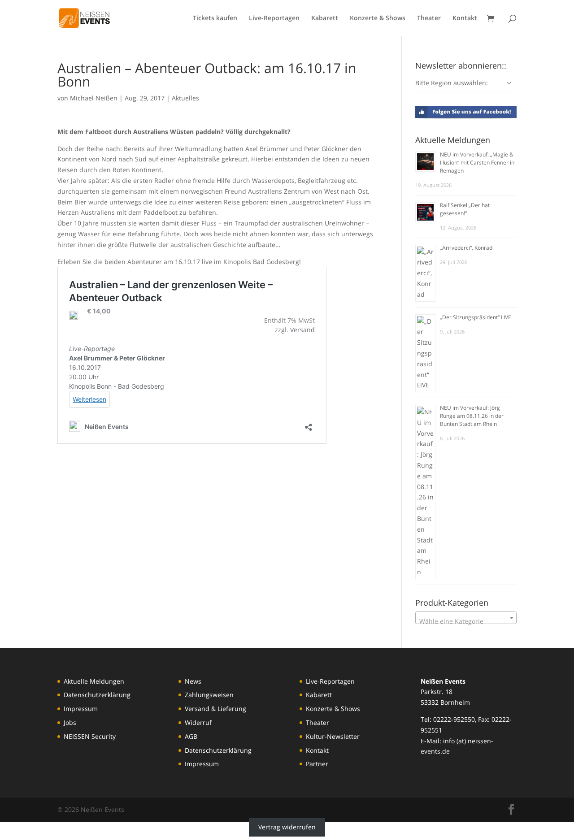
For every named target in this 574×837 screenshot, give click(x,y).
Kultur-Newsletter (333, 736)
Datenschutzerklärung (97, 694)
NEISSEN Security (90, 736)
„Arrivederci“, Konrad (466, 248)
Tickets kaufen (215, 18)
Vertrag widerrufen (287, 827)
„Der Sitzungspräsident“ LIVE (475, 317)
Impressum (81, 708)
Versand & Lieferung (215, 708)
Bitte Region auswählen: (451, 82)
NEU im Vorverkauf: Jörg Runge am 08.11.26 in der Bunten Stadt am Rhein (472, 416)
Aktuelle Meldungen (94, 681)
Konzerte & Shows (377, 18)
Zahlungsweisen (209, 694)
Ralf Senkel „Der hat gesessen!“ (465, 209)
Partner (317, 763)
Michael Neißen (93, 98)
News (193, 681)
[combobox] (466, 617)
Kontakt (464, 18)
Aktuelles (185, 98)
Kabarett (324, 18)
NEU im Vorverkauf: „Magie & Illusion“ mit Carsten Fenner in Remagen (477, 162)
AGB (191, 736)
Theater (429, 18)
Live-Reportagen (274, 18)
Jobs (70, 722)
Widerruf (198, 722)
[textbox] (466, 621)
